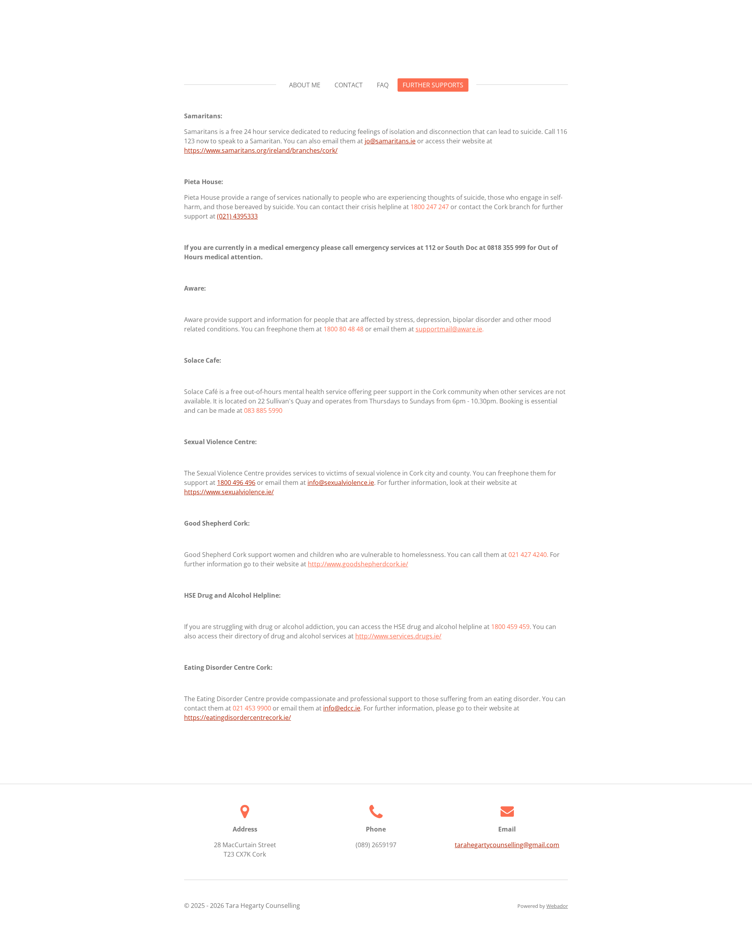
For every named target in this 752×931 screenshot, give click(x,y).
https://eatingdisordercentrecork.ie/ (237, 717)
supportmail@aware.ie (449, 329)
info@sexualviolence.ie (340, 482)
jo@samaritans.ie (390, 141)
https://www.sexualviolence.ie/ (229, 492)
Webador (557, 905)
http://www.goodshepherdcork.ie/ (358, 564)
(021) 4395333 (237, 216)
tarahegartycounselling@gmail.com (507, 845)
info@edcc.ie (341, 708)
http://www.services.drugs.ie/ (398, 636)
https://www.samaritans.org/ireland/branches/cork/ (261, 150)
